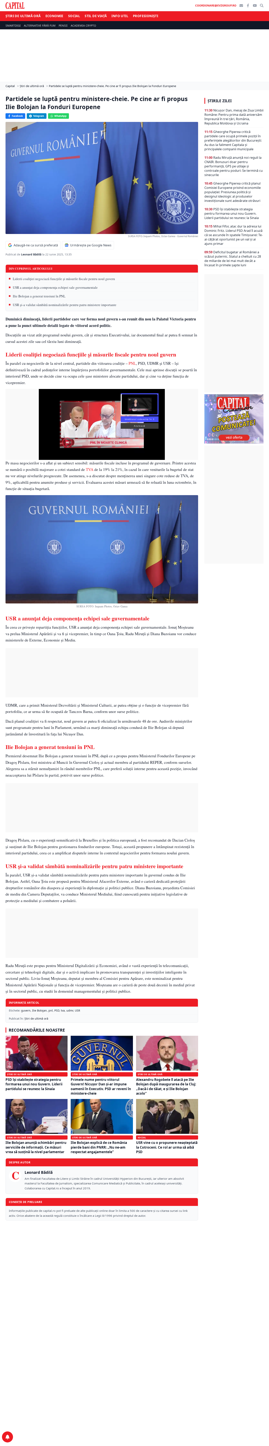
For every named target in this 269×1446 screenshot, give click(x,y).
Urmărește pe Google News (90, 245)
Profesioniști (145, 16)
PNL (132, 363)
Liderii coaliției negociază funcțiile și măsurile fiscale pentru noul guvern (64, 279)
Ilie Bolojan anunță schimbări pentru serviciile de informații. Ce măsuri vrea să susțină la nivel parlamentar (36, 1147)
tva (63, 1010)
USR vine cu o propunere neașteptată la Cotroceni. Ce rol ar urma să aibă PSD (167, 1147)
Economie (54, 16)
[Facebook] (248, 5)
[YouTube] (255, 5)
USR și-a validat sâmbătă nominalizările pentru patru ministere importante (64, 305)
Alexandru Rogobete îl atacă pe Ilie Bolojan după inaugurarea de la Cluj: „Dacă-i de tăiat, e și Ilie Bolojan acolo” (166, 1086)
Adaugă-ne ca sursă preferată (36, 245)
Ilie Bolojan (39, 1010)
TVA (89, 469)
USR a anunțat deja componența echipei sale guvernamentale (55, 287)
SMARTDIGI (13, 25)
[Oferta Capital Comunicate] (233, 419)
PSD (56, 1010)
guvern (26, 1010)
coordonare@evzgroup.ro (215, 5)
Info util (119, 16)
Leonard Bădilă (31, 254)
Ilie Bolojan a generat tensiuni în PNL (39, 296)
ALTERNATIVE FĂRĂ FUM (40, 25)
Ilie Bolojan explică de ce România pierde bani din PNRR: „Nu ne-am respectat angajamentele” (99, 1147)
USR (77, 1010)
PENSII (63, 25)
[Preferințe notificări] (7, 1436)
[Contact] (241, 5)
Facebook (17, 116)
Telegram (38, 116)
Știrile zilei (220, 100)
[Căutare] (261, 5)
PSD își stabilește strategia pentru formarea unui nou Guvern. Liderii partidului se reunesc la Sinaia (34, 1084)
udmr (69, 1010)
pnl (50, 1010)
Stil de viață (96, 16)
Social (74, 16)
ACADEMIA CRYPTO (83, 25)
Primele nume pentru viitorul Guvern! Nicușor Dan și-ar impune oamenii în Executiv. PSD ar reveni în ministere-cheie (101, 1086)
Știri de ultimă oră (23, 16)
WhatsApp (60, 116)
